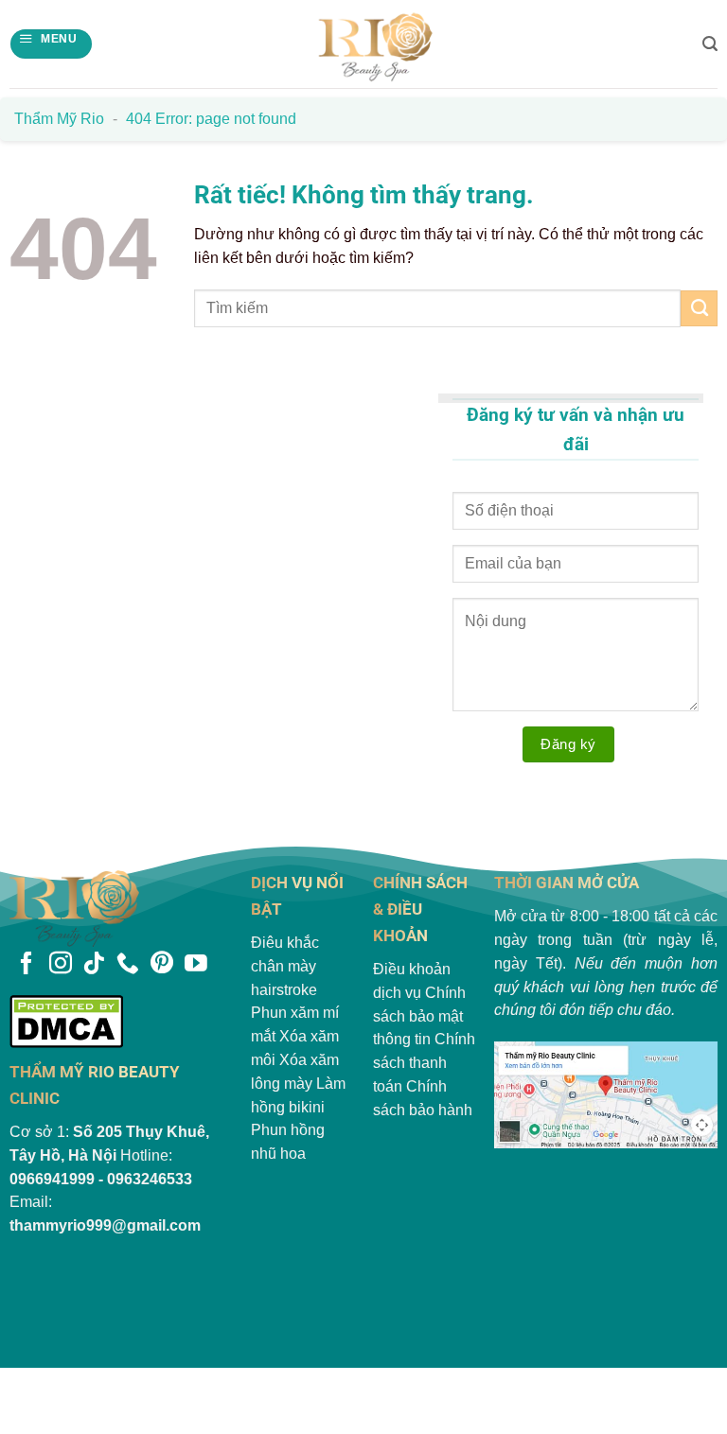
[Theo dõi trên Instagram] (60, 965)
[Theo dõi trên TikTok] (93, 965)
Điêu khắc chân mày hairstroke (285, 966)
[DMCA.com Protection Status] (121, 1021)
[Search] (710, 44)
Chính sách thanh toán (424, 1062)
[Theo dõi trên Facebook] (26, 965)
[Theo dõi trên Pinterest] (162, 965)
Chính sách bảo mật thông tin (419, 1016)
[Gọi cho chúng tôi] (127, 965)
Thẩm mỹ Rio (59, 119)
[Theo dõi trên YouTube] (196, 965)
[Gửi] (699, 308)
